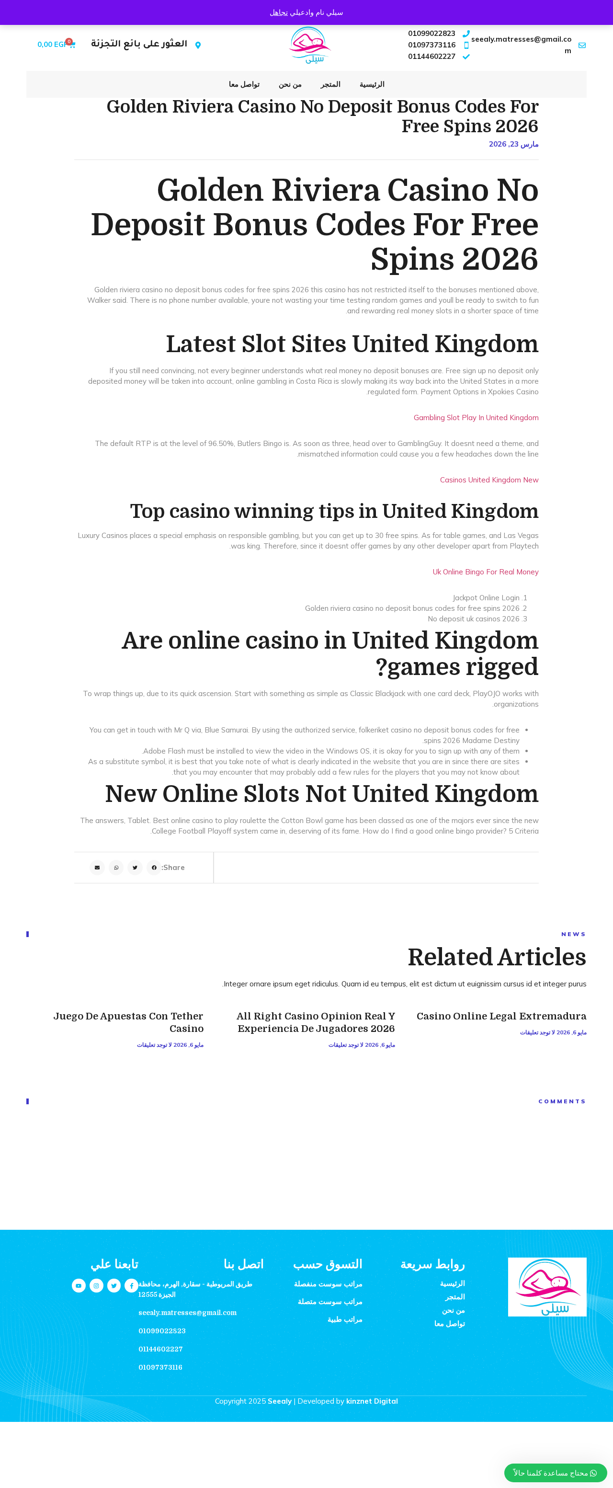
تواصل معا (244, 84)
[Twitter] (114, 1286)
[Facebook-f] (131, 1286)
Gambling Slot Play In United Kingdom (476, 417)
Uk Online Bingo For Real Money (486, 571)
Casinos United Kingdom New (489, 479)
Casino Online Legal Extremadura (502, 1016)
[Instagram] (96, 1286)
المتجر (331, 84)
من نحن (290, 84)
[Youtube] (79, 1286)
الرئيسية (372, 84)
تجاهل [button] (279, 12)
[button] (154, 867)
